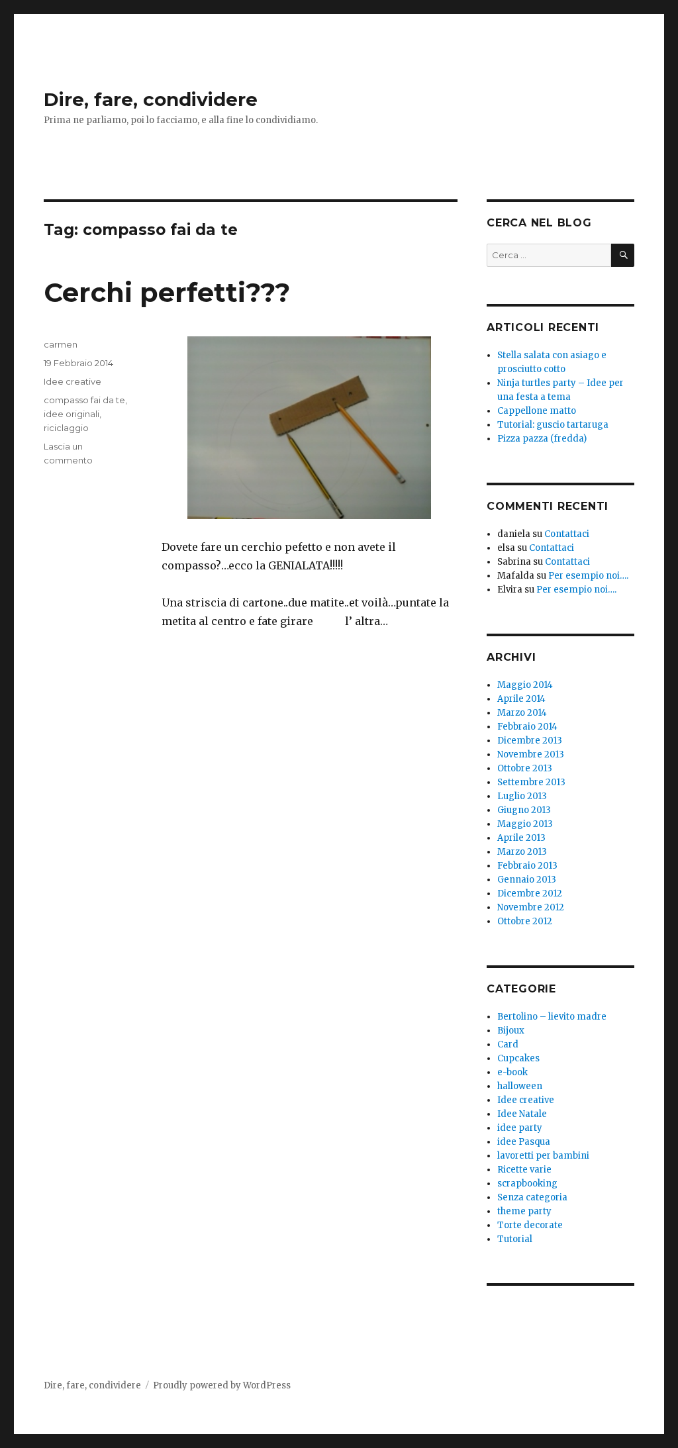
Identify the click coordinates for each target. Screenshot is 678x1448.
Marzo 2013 (522, 851)
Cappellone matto (536, 410)
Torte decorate (530, 1225)
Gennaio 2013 (526, 879)
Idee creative (72, 381)
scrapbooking (527, 1183)
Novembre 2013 (530, 754)
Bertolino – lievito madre (551, 1016)
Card (507, 1044)
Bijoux (510, 1030)
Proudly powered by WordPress (222, 1385)
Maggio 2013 (525, 824)
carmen (60, 344)
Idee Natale (522, 1114)
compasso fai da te (84, 400)
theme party (524, 1211)
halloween (519, 1086)
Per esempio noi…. (588, 575)
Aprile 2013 (521, 838)
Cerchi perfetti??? (167, 292)
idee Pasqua (523, 1141)
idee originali (71, 414)
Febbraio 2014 (527, 726)
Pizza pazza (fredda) (542, 438)
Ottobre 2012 (524, 921)
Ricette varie (524, 1169)
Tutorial (514, 1239)
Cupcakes (518, 1058)
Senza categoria (532, 1197)
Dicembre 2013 (529, 740)
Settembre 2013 (531, 782)
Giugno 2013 (524, 810)
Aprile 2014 (521, 698)
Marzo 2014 (522, 712)
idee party (519, 1128)
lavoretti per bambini (543, 1155)
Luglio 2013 (522, 796)
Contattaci (566, 534)
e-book (512, 1072)
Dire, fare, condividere (151, 99)
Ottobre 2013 (524, 768)
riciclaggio (66, 427)
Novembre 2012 (530, 907)
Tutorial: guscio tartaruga (552, 424)
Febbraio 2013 (527, 865)
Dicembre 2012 (529, 893)
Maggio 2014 (525, 685)
